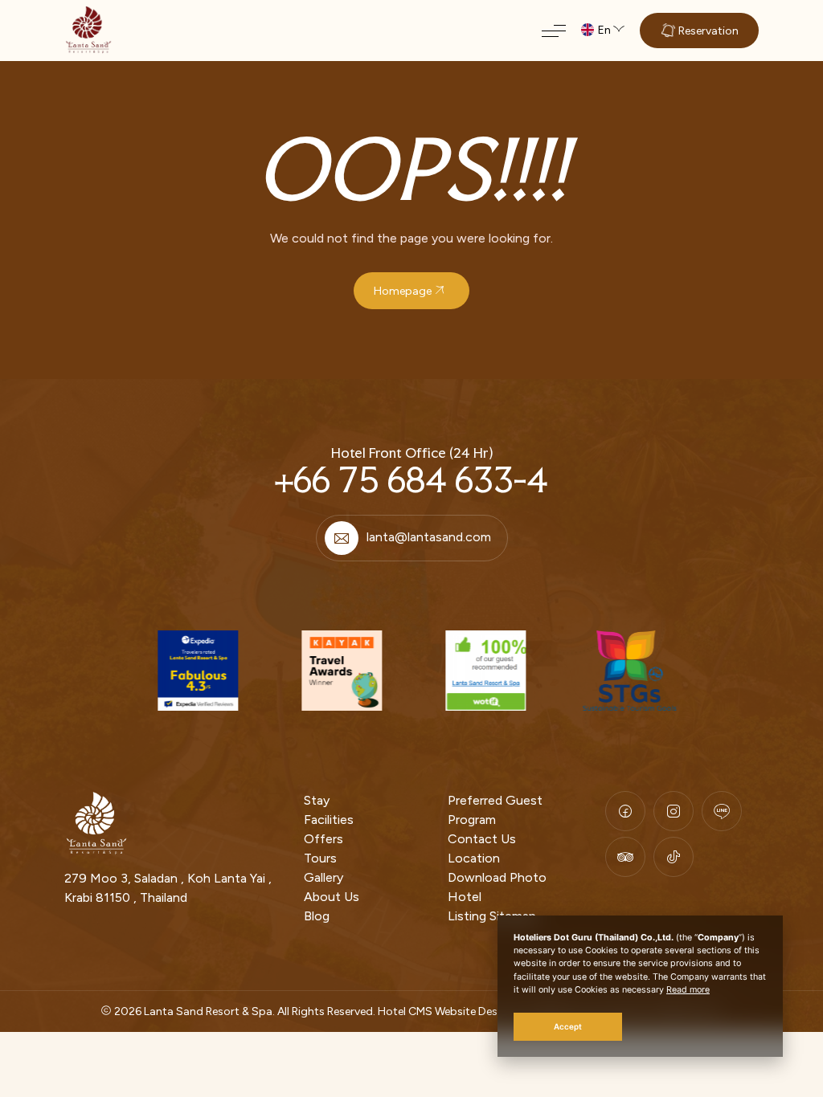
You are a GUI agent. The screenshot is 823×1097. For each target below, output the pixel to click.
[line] (722, 811)
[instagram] (673, 811)
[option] (196, 670)
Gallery (323, 877)
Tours (320, 858)
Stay (317, 800)
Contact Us (482, 838)
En (604, 30)
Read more (688, 990)
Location (474, 858)
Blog (317, 916)
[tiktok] (673, 857)
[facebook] (625, 811)
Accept (568, 1026)
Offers (323, 838)
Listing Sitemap (492, 916)
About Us (331, 896)
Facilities (329, 819)
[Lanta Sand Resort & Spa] (88, 30)
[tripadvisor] (625, 857)
